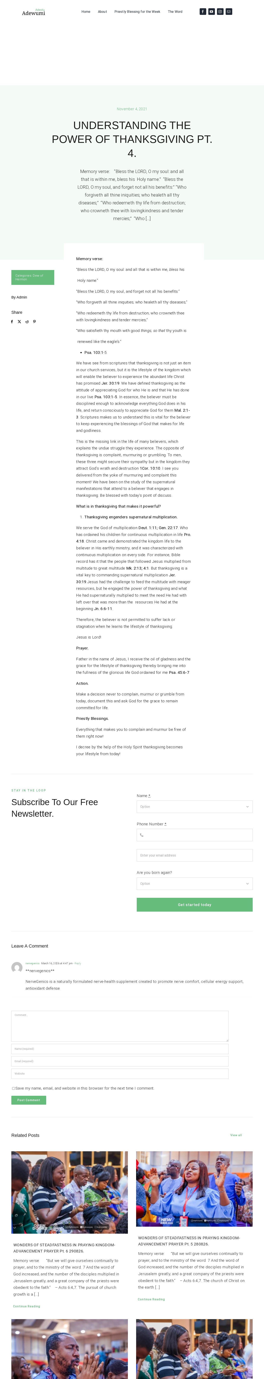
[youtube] (211, 11)
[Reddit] (27, 322)
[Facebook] (12, 322)
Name (143, 795)
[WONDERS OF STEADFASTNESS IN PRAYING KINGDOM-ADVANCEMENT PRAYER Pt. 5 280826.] (194, 1188)
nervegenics (33, 963)
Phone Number (151, 824)
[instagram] (220, 11)
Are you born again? (154, 872)
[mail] (229, 11)
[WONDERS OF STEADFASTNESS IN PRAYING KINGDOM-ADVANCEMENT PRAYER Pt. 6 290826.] (69, 1192)
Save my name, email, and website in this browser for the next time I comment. (84, 1088)
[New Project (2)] (28, 9)
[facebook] (203, 11)
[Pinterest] (34, 322)
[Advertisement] (132, 54)
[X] (19, 322)
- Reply (77, 963)
